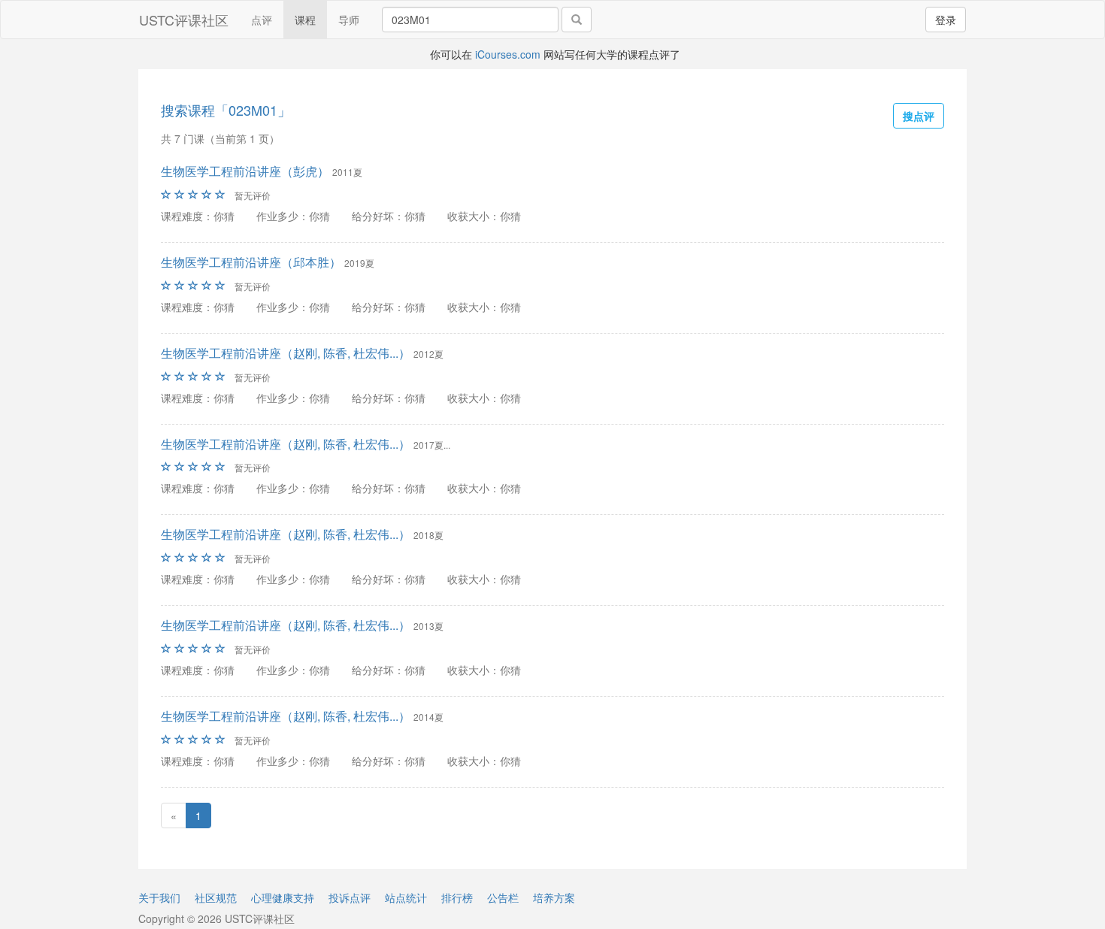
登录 (945, 19)
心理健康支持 (282, 897)
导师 (348, 19)
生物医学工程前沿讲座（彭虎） (245, 171)
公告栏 (503, 897)
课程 (305, 19)
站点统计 (406, 897)
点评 (261, 19)
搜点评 (918, 115)
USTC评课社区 (184, 19)
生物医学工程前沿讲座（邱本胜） (251, 262)
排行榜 (457, 897)
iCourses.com (507, 54)
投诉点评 (349, 897)
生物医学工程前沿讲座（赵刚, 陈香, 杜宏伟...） (285, 353)
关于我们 (159, 897)
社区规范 (216, 897)
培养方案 (554, 897)
